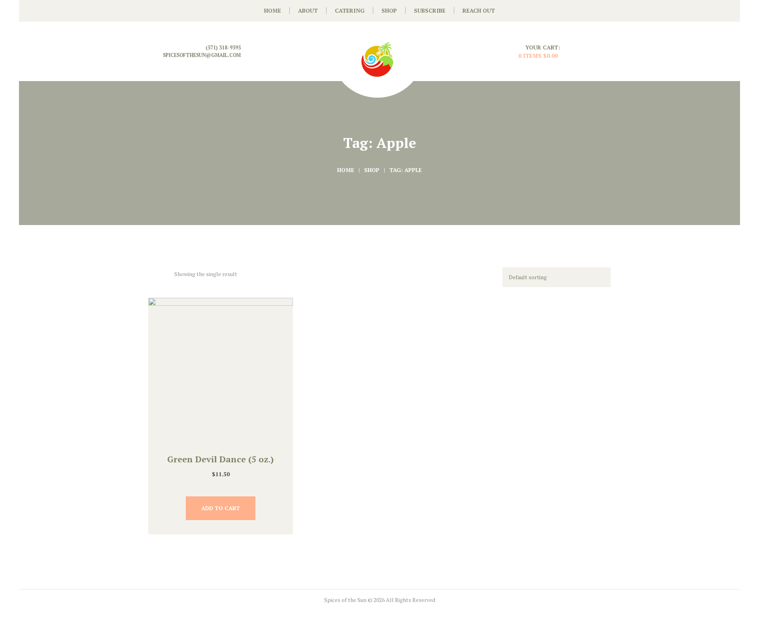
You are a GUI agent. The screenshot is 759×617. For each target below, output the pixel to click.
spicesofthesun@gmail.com (202, 55)
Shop (372, 170)
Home (345, 170)
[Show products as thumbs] (152, 273)
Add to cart (220, 508)
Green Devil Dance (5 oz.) (220, 459)
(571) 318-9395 (223, 47)
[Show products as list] (166, 273)
